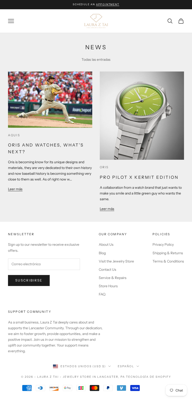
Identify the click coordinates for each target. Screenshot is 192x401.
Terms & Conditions (168, 261)
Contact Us (107, 269)
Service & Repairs (112, 278)
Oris (104, 167)
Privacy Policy (163, 244)
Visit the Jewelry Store (116, 261)
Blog (102, 253)
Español (126, 366)
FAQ (102, 294)
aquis (14, 135)
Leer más (15, 189)
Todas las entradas (96, 59)
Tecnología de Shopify (148, 376)
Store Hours (108, 286)
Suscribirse (28, 280)
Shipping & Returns (167, 253)
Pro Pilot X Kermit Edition (139, 177)
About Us (106, 244)
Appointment (107, 4)
